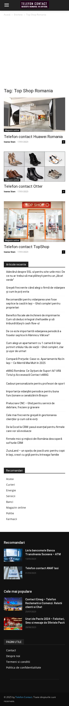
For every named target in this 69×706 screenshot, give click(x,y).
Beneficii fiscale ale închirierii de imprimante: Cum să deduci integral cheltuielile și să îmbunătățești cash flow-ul (33, 319)
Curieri (10, 484)
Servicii (10, 496)
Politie (10, 513)
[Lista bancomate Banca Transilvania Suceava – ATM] (13, 555)
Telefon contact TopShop (26, 246)
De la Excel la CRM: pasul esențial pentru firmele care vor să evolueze (35, 429)
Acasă (7, 14)
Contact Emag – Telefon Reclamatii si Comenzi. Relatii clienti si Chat (43, 603)
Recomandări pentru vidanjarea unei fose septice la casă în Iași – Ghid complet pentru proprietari (33, 303)
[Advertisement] (34, 53)
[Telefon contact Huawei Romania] (34, 114)
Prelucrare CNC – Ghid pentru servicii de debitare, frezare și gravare (30, 405)
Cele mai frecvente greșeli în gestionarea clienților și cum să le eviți (31, 417)
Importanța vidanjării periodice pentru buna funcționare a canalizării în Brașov (32, 393)
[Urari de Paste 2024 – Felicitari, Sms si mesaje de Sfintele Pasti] (13, 623)
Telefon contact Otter (23, 186)
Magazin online (12, 130)
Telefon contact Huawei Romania (33, 136)
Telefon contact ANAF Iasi (41, 568)
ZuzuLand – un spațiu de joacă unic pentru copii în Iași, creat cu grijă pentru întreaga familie (35, 452)
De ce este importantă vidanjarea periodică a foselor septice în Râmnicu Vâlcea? (33, 333)
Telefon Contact (23, 697)
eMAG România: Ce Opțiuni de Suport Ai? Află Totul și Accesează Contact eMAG (33, 372)
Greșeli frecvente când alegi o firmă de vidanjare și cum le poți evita (35, 289)
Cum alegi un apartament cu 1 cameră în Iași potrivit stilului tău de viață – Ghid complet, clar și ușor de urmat (35, 347)
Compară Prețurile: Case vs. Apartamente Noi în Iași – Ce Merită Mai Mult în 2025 (35, 360)
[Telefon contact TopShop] (34, 221)
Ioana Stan (9, 141)
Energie (11, 490)
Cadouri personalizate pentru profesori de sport (35, 383)
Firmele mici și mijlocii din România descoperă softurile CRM (34, 440)
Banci (9, 502)
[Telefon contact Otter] (34, 167)
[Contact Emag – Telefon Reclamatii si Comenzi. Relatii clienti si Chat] (13, 604)
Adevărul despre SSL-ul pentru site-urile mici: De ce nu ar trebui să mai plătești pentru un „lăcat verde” (35, 275)
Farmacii (11, 519)
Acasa (10, 479)
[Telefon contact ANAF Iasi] (13, 572)
